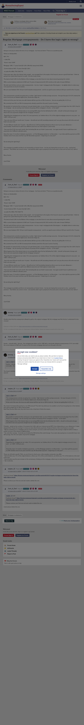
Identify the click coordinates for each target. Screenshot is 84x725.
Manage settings (41, 373)
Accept (34, 369)
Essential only (46, 369)
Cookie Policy (58, 358)
